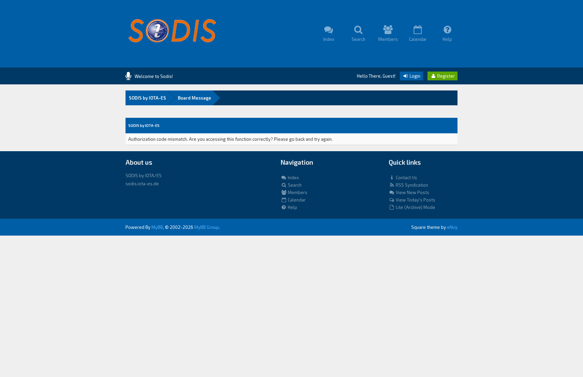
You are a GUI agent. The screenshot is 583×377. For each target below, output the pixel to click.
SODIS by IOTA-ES (147, 98)
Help (292, 207)
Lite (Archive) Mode (415, 207)
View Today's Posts (415, 200)
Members (297, 192)
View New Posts (412, 192)
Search (294, 185)
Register (445, 76)
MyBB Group (206, 227)
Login (414, 76)
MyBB (157, 227)
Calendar (296, 200)
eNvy (452, 227)
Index (293, 177)
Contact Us (406, 177)
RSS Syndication (411, 185)
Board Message (194, 98)
